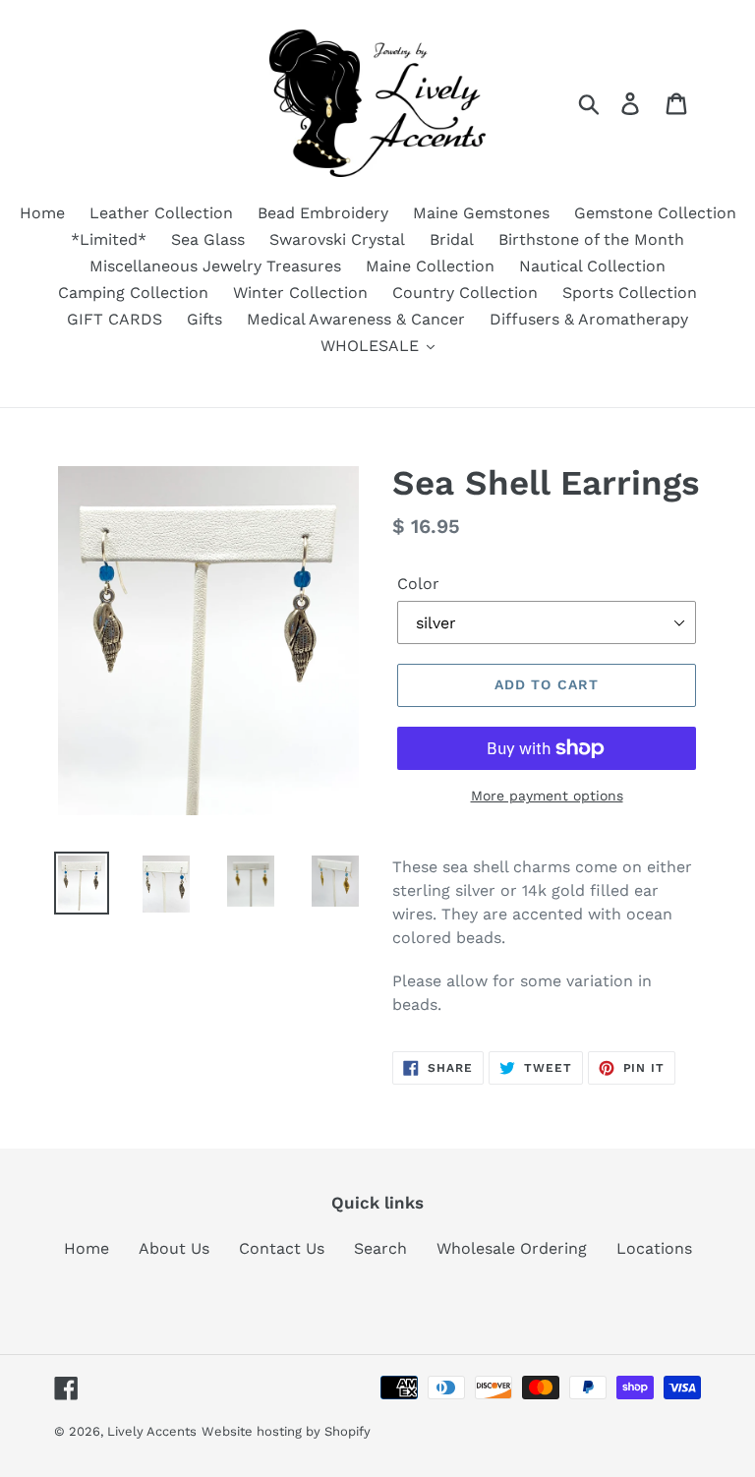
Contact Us (281, 1248)
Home (86, 1248)
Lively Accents (152, 1431)
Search (380, 1248)
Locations (654, 1248)
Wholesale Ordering (511, 1248)
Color (418, 583)
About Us (174, 1248)
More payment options (547, 795)
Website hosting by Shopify (286, 1431)
